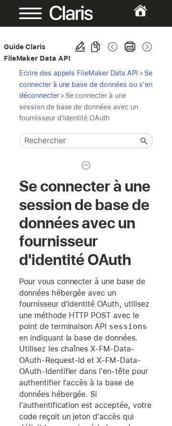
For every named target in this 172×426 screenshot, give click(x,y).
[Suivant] (146, 47)
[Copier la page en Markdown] (95, 47)
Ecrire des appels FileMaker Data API (78, 73)
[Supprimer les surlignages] (80, 47)
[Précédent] (112, 47)
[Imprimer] (130, 47)
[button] (144, 141)
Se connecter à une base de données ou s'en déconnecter (85, 84)
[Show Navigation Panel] (25, 13)
